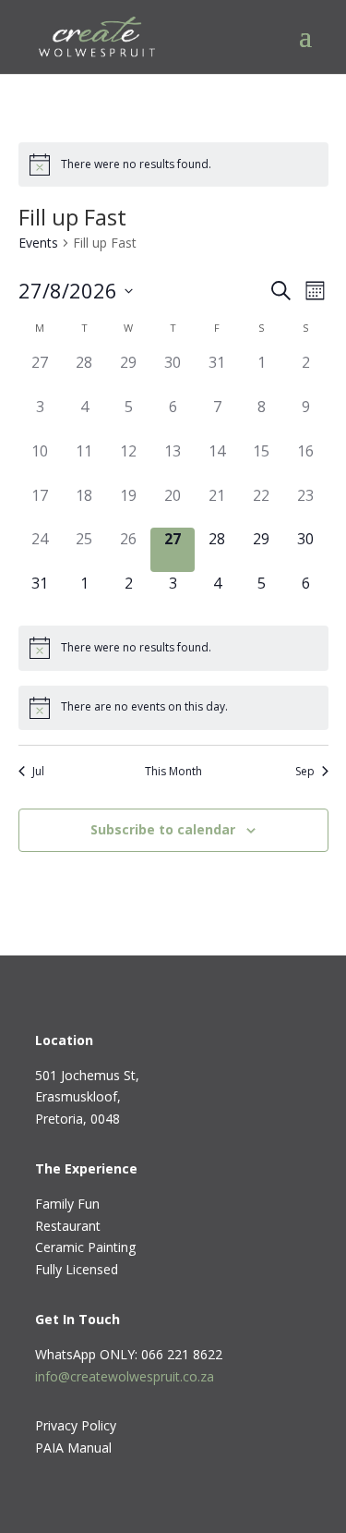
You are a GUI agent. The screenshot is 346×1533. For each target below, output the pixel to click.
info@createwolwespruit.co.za (124, 1376)
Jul (38, 771)
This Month (173, 771)
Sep (305, 771)
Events (38, 242)
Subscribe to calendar (162, 829)
